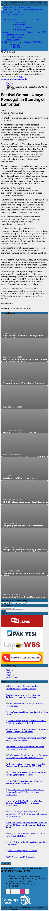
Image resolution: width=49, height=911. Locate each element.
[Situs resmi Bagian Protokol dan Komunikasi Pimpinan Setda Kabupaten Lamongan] (3, 892)
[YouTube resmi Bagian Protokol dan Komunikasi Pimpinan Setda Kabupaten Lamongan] (27, 892)
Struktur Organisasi (23, 27)
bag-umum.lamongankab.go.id (14, 77)
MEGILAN (26, 42)
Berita (8, 85)
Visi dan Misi (20, 24)
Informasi (10, 675)
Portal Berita (6, 863)
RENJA (4, 49)
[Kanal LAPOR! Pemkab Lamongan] (8, 892)
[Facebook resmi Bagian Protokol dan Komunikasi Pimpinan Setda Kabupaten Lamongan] (12, 892)
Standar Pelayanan (14, 37)
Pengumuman (12, 677)
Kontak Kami (20, 29)
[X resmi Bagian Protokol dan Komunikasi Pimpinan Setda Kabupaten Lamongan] (17, 892)
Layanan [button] (4, 32)
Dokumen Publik (33, 32)
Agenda (9, 670)
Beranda (5, 19)
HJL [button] (10, 42)
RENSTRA (37, 42)
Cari (3, 611)
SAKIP (4, 42)
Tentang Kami (21, 22)
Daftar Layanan (12, 39)
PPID (44, 32)
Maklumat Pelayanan (15, 34)
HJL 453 (16, 44)
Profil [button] (12, 19)
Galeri (36, 19)
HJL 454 (17, 47)
